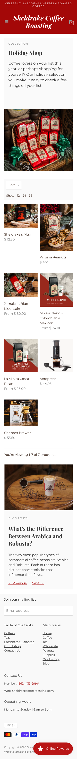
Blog (46, 663)
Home (47, 633)
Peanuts (48, 650)
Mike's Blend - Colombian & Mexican (51, 318)
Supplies (49, 655)
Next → (38, 583)
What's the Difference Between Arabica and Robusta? (35, 536)
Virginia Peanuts (53, 257)
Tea (45, 642)
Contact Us (12, 650)
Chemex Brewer (17, 433)
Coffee (47, 637)
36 (30, 195)
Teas (7, 637)
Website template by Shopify (21, 751)
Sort (11, 185)
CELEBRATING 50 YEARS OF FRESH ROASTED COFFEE (38, 5)
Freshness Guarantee (19, 642)
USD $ (9, 725)
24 (24, 195)
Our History (12, 646)
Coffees (9, 633)
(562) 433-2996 (28, 683)
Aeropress (48, 379)
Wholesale (50, 646)
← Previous (17, 583)
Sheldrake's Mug (17, 234)
